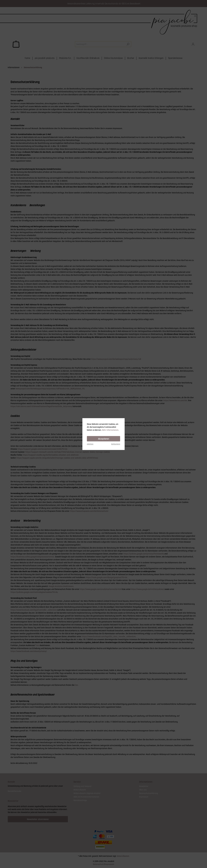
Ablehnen (90, 444)
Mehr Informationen (110, 430)
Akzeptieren (103, 438)
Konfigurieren (115, 444)
